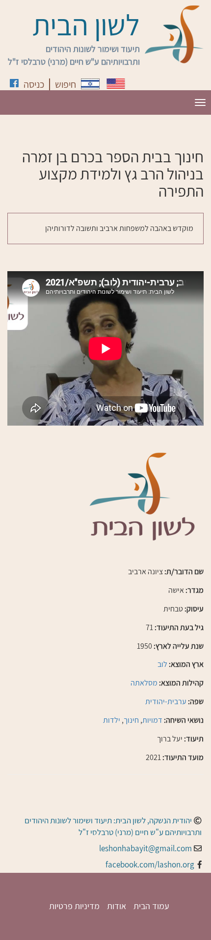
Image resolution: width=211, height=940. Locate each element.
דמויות (152, 720)
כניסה (34, 84)
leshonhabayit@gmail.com (145, 848)
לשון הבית (86, 24)
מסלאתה (144, 683)
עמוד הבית (151, 906)
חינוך (131, 720)
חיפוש (65, 84)
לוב (162, 664)
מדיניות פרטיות (74, 906)
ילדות (111, 720)
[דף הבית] (174, 34)
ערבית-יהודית (165, 701)
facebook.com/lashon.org (150, 864)
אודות (116, 906)
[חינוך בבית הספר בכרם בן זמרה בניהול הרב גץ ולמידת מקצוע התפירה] (90, 83)
